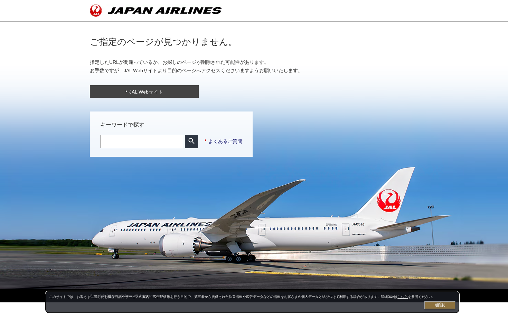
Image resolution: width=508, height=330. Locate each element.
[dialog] (252, 302)
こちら (402, 297)
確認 (440, 305)
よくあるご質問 (225, 141)
